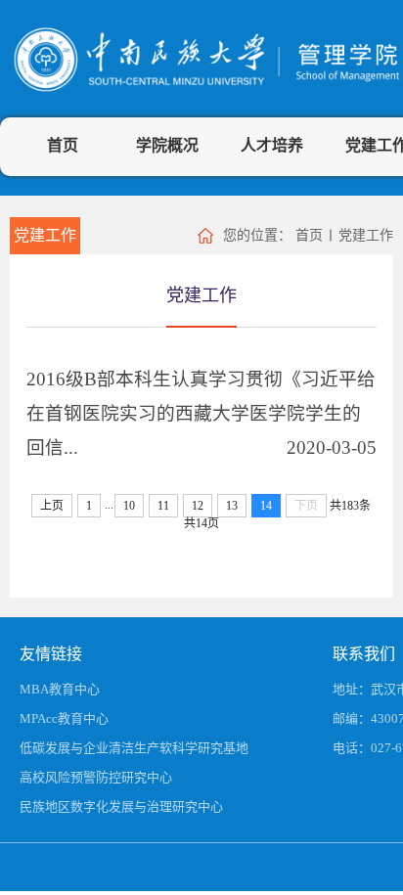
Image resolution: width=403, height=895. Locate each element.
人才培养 (272, 145)
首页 (62, 145)
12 (197, 506)
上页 (52, 506)
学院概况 (167, 145)
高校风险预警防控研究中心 (96, 777)
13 (232, 506)
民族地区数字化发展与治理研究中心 (121, 806)
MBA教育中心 (60, 689)
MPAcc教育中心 (64, 718)
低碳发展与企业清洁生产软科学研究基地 (134, 747)
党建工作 (45, 235)
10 (129, 506)
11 (163, 506)
